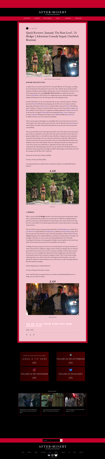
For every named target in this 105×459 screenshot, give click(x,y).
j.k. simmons (68, 324)
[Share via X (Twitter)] (30, 334)
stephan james (55, 324)
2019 (41, 324)
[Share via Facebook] (26, 334)
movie (33, 324)
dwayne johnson (47, 324)
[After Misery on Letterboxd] (49, 455)
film (37, 324)
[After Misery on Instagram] (52, 455)
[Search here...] (61, 440)
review (28, 324)
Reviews (28, 329)
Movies (32, 329)
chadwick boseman (30, 326)
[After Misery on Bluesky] (56, 455)
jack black (62, 324)
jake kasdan (38, 326)
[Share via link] (33, 334)
